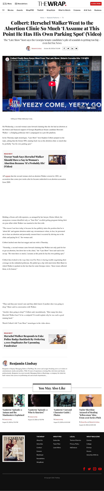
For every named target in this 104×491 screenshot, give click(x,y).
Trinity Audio (21, 119)
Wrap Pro (57, 436)
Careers (39, 451)
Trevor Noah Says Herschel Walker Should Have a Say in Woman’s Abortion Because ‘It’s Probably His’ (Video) (24, 161)
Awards (20, 10)
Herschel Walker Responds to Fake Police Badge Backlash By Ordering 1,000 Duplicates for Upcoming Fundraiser (24, 340)
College (89, 444)
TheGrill (40, 10)
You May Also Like (52, 388)
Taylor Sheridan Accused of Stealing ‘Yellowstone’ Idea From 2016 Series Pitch (90, 413)
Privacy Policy (74, 444)
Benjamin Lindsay (37, 48)
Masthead (40, 455)
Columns (77, 10)
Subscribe (96, 4)
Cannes (89, 440)
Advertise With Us (92, 455)
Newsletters (22, 4)
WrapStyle (51, 10)
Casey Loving (7, 419)
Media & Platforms (53, 17)
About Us (40, 440)
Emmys (89, 447)
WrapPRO (30, 10)
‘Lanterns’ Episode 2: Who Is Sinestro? (38, 411)
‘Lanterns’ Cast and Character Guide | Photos (63, 412)
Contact (39, 447)
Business (97, 10)
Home (42, 17)
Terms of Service (75, 440)
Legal (72, 436)
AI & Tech (87, 10)
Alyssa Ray (84, 422)
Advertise (40, 444)
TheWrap (40, 436)
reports (7, 176)
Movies (10, 10)
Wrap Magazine (93, 436)
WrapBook (40, 462)
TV (3, 10)
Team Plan (56, 444)
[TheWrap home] (52, 4)
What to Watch (64, 10)
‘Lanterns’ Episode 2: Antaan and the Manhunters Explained (13, 412)
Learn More (57, 447)
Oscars (89, 451)
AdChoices (73, 447)
